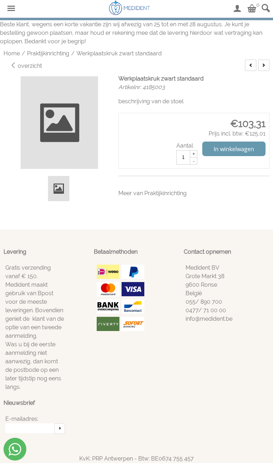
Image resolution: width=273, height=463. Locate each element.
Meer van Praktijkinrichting (152, 193)
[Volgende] (263, 65)
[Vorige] (250, 65)
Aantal (184, 145)
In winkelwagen (234, 149)
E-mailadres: (21, 418)
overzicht (29, 65)
